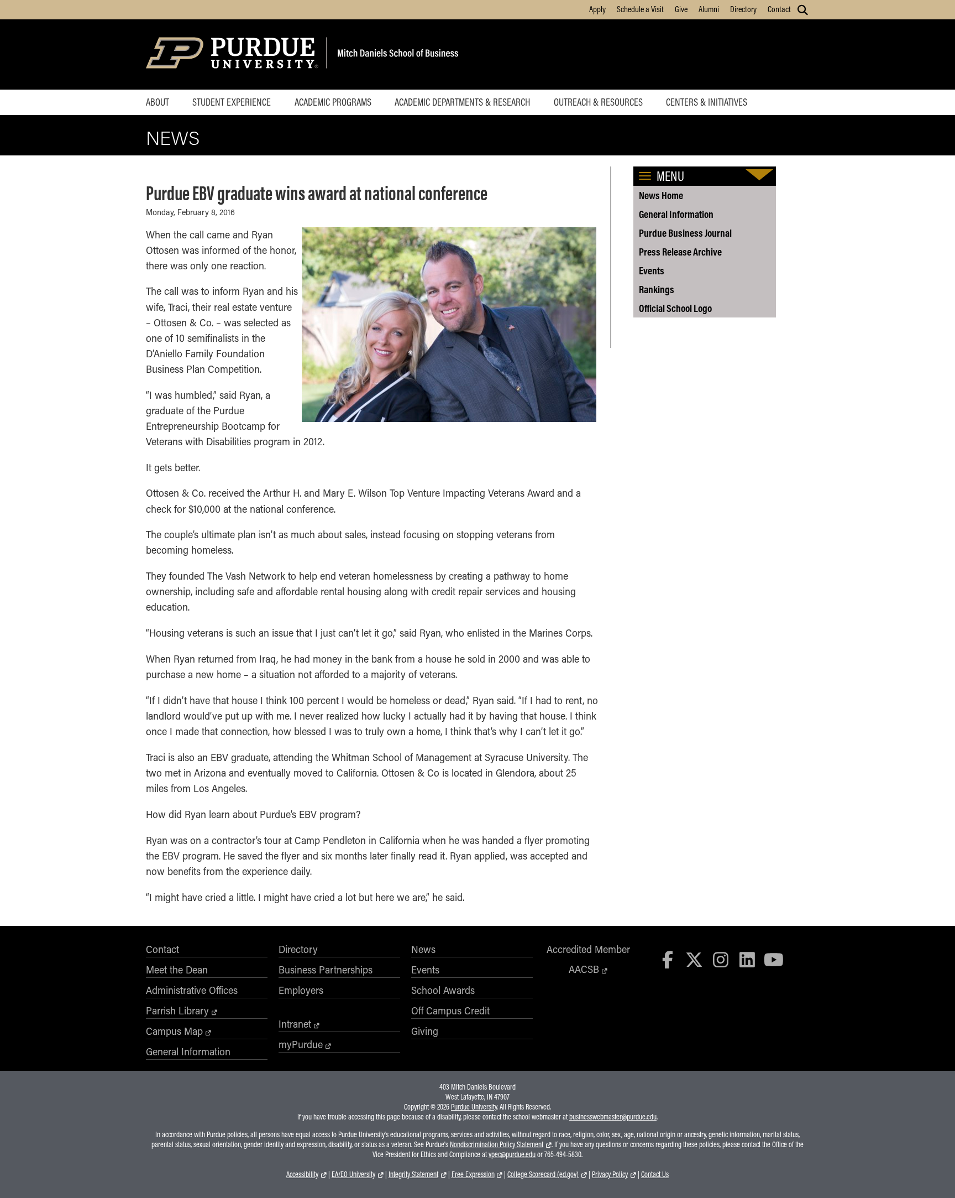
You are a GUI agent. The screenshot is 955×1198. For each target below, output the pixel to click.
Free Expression (473, 1174)
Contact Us (655, 1174)
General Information (676, 214)
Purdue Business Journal (685, 232)
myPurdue (301, 1044)
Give (681, 8)
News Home (661, 195)
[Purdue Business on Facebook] (668, 959)
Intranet (295, 1023)
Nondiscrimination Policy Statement (496, 1144)
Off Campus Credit (450, 1010)
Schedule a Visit (640, 8)
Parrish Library (177, 1010)
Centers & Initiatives (706, 101)
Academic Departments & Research (462, 101)
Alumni (709, 8)
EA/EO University (353, 1174)
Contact (779, 8)
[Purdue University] (234, 54)
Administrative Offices (192, 990)
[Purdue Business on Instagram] (721, 959)
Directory (743, 8)
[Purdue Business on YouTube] (774, 959)
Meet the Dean (177, 969)
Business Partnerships (325, 969)
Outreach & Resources (598, 101)
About (157, 101)
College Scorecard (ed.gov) (543, 1174)
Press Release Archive (680, 251)
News (173, 137)
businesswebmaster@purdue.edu (613, 1117)
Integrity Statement (413, 1174)
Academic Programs (333, 101)
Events (651, 270)
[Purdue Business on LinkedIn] (747, 959)
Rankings (656, 289)
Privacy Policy (610, 1174)
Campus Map (174, 1031)
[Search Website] (802, 10)
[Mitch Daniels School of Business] (396, 54)
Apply (597, 8)
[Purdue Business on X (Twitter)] (694, 959)
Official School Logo (675, 308)
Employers (301, 990)
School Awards (443, 990)
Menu (670, 176)
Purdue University (474, 1107)
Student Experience (231, 101)
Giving (424, 1031)
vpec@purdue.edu (512, 1154)
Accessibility (302, 1174)
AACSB (584, 969)
